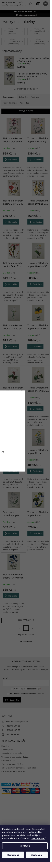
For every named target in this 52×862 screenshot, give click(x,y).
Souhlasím (36, 855)
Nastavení (25, 845)
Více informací (38, 838)
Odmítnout (13, 855)
